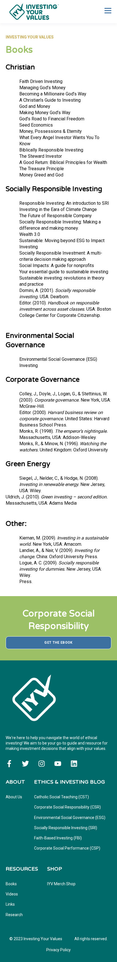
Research (14, 914)
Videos (12, 894)
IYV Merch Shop (61, 884)
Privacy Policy (58, 950)
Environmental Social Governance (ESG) (69, 817)
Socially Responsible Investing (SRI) (65, 828)
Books (11, 884)
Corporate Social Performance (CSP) (67, 848)
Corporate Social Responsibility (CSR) (67, 807)
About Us (14, 797)
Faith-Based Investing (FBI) (58, 838)
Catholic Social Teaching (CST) (61, 797)
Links (10, 904)
